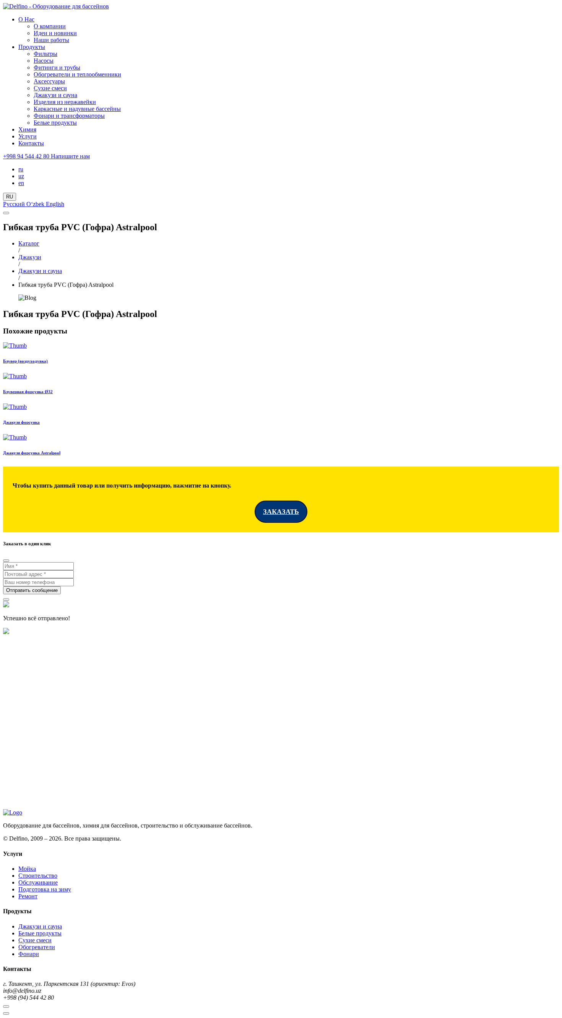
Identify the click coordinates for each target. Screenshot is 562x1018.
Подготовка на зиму (44, 889)
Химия (27, 129)
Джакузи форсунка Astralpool (31, 452)
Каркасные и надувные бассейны (77, 109)
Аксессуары (49, 81)
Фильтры (45, 53)
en (21, 183)
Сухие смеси (50, 88)
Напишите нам (70, 156)
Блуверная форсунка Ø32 (28, 391)
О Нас (26, 19)
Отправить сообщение (32, 590)
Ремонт (27, 896)
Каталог (28, 243)
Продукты (31, 47)
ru (20, 169)
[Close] (6, 560)
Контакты (31, 143)
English (55, 204)
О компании (50, 26)
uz (21, 176)
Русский (14, 204)
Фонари (28, 954)
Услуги (27, 136)
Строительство (37, 875)
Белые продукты (55, 122)
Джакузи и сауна (55, 95)
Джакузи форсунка (21, 422)
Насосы (44, 60)
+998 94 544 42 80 (27, 156)
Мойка (27, 868)
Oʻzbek (36, 204)
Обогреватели (36, 947)
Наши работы (51, 40)
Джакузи (29, 257)
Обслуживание (38, 882)
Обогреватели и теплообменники (77, 74)
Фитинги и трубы (57, 67)
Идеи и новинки (55, 33)
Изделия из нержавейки (65, 102)
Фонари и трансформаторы (69, 115)
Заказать (281, 512)
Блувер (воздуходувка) (25, 361)
